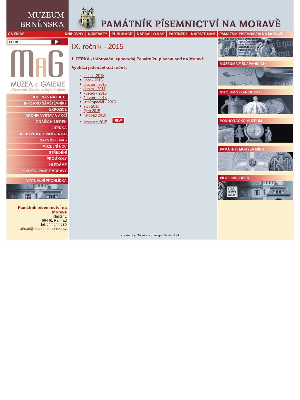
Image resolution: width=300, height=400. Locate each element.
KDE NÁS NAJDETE (50, 97)
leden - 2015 (93, 75)
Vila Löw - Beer (234, 178)
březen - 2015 (95, 84)
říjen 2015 (91, 111)
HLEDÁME (58, 165)
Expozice (58, 109)
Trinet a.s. (144, 235)
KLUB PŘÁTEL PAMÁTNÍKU (43, 134)
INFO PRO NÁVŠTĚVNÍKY (45, 103)
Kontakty (97, 34)
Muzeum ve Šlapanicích (243, 64)
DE (22, 34)
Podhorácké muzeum (241, 121)
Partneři (178, 34)
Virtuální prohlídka (46, 181)
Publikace (122, 34)
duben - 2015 (94, 89)
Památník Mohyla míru (242, 149)
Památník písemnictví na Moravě (251, 34)
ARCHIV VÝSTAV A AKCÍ (46, 116)
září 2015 (91, 106)
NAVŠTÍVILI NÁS (53, 140)
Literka (59, 128)
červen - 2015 (95, 97)
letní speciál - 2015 (99, 102)
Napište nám (203, 34)
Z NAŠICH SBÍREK (51, 122)
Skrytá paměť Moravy (45, 171)
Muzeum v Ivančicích (240, 92)
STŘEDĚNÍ (58, 153)
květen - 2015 (95, 93)
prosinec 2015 (95, 122)
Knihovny (74, 34)
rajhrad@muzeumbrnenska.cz (43, 229)
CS (10, 34)
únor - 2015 (93, 80)
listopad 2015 (94, 115)
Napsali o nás (150, 34)
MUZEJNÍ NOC (54, 146)
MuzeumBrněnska (42, 19)
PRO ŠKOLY (57, 159)
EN (16, 34)
